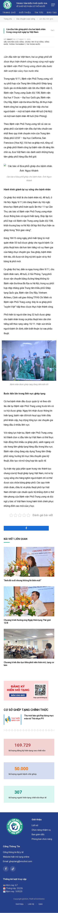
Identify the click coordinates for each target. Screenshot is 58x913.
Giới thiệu (25, 12)
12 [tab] (29, 730)
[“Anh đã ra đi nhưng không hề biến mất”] (29, 562)
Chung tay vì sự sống (34, 42)
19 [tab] (48, 730)
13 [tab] (31, 730)
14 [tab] (34, 730)
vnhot (9, 39)
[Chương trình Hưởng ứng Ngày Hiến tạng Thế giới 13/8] (29, 601)
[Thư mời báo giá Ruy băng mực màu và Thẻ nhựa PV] (12, 719)
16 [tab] (40, 730)
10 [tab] (23, 730)
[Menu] (53, 4)
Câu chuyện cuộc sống (14, 42)
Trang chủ (9, 12)
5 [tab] (9, 730)
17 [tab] (43, 730)
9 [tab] (20, 730)
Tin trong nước (33, 44)
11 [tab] (26, 730)
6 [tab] (12, 730)
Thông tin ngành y (17, 44)
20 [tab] (51, 730)
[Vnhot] (7, 4)
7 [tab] (15, 730)
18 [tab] (46, 730)
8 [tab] (17, 730)
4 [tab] (6, 730)
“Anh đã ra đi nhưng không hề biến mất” (22, 580)
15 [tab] (37, 730)
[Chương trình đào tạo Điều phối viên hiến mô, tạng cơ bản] (29, 644)
